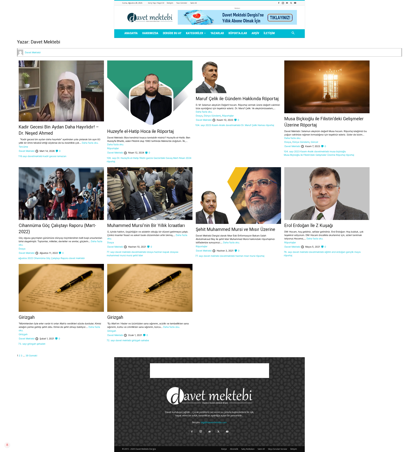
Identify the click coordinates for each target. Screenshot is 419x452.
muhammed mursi (116, 255)
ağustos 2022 (25, 258)
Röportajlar (113, 148)
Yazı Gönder (181, 3)
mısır (246, 255)
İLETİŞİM (269, 33)
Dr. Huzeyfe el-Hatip (128, 158)
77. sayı (111, 252)
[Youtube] (295, 3)
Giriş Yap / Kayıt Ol (156, 3)
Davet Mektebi (33, 52)
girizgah (31, 343)
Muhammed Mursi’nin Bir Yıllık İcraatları (146, 225)
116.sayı (22, 156)
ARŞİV (255, 33)
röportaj (111, 161)
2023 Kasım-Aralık (215, 125)
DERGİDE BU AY (172, 33)
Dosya (199, 115)
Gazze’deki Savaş (163, 158)
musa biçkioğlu (338, 151)
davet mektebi (77, 258)
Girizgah (27, 317)
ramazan (61, 156)
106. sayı (111, 158)
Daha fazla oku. (90, 142)
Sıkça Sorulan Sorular (277, 449)
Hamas (261, 125)
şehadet (41, 343)
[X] (291, 3)
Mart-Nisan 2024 (182, 158)
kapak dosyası (170, 252)
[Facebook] (279, 3)
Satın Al (193, 3)
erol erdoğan (338, 252)
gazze (149, 158)
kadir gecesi (49, 156)
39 (27, 355)
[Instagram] (283, 3)
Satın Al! (261, 449)
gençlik (350, 252)
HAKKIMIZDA (150, 33)
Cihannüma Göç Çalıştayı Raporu (51, 258)
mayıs (357, 252)
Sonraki (33, 355)
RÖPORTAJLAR (237, 33)
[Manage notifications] (7, 444)
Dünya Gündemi (212, 115)
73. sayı (22, 343)
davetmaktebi (233, 125)
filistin (142, 158)
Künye (224, 449)
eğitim (328, 252)
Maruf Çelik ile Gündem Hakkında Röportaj (237, 98)
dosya (150, 252)
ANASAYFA (131, 33)
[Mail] (287, 3)
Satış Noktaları (248, 449)
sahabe (145, 340)
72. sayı (111, 340)
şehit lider (138, 255)
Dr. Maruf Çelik (249, 125)
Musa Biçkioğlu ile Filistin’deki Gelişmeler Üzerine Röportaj (314, 154)
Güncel (314, 142)
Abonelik (234, 449)
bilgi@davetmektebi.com (214, 422)
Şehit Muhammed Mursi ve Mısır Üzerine (235, 229)
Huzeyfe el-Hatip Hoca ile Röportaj (140, 131)
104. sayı (200, 125)
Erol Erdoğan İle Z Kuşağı (308, 225)
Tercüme (23, 146)
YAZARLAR (217, 33)
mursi (129, 255)
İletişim (170, 3)
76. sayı (288, 252)
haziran (158, 252)
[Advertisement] (209, 370)
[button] (293, 33)
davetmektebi (35, 156)
